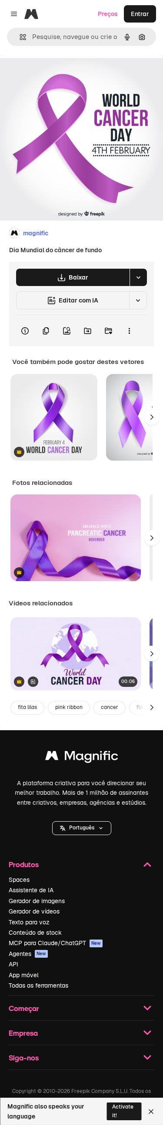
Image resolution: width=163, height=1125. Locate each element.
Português (81, 827)
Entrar (140, 14)
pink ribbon (69, 707)
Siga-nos (24, 1057)
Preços (108, 14)
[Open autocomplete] (19, 37)
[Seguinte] (152, 417)
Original (55, 74)
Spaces (19, 880)
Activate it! (122, 1110)
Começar (24, 1008)
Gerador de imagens (37, 901)
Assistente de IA (31, 890)
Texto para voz (29, 922)
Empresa (23, 1032)
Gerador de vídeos (34, 911)
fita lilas (27, 707)
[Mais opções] (129, 330)
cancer (109, 707)
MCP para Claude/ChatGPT (55, 943)
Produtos (24, 864)
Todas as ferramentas (38, 985)
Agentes (27, 954)
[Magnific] (81, 757)
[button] (81, 828)
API (13, 964)
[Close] (151, 1111)
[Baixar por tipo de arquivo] (138, 277)
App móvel (24, 975)
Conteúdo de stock (35, 932)
